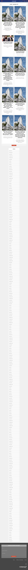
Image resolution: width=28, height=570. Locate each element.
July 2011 (10, 449)
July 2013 (10, 408)
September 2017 (11, 322)
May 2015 (10, 370)
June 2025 (10, 162)
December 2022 (11, 214)
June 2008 (10, 513)
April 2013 (10, 413)
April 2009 (10, 496)
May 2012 (10, 432)
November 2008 (11, 504)
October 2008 (10, 506)
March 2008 (10, 518)
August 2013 (10, 406)
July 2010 (10, 470)
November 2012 (11, 422)
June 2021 (10, 245)
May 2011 (10, 453)
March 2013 (10, 415)
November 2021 (11, 236)
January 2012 (10, 439)
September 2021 (11, 240)
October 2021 (10, 238)
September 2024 (11, 178)
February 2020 (10, 272)
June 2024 (10, 183)
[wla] (14, 1)
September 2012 (11, 425)
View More (14, 145)
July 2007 (10, 532)
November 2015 (11, 360)
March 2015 (10, 374)
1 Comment (22, 29)
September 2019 (11, 281)
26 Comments (10, 44)
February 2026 (10, 152)
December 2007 (11, 523)
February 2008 (10, 520)
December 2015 (11, 358)
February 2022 (10, 231)
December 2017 (11, 317)
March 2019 (10, 291)
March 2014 (10, 394)
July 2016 (10, 346)
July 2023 (10, 202)
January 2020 (10, 274)
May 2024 (10, 185)
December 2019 (11, 276)
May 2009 (10, 494)
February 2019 (10, 293)
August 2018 (10, 303)
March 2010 (10, 477)
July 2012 (10, 429)
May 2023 (10, 205)
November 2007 (11, 525)
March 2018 (10, 312)
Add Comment (10, 26)
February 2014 (10, 396)
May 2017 (10, 329)
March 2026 (10, 150)
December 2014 (11, 379)
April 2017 (10, 331)
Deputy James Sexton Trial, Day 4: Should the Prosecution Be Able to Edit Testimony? (20, 74)
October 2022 (10, 217)
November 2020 (11, 257)
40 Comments (22, 76)
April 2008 (10, 516)
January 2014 (10, 398)
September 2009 (11, 487)
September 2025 (11, 157)
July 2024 (10, 181)
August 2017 (10, 324)
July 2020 (10, 264)
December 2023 (11, 193)
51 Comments (22, 53)
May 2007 (10, 535)
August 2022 (10, 221)
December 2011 (11, 441)
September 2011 (11, 446)
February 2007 (10, 540)
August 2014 (10, 386)
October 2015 (10, 362)
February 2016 (10, 355)
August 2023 (10, 200)
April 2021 (10, 248)
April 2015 (10, 372)
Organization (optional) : (4, 550)
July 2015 (10, 367)
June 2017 (10, 327)
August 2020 (10, 262)
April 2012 (10, 434)
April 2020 (10, 269)
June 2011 (10, 451)
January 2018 (10, 315)
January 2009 (10, 501)
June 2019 (10, 286)
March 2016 (10, 353)
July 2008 (10, 511)
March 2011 (10, 456)
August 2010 (10, 468)
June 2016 (10, 348)
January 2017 (10, 336)
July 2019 (10, 284)
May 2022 (10, 226)
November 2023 (11, 195)
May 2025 (10, 164)
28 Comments (10, 135)
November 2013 (11, 401)
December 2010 (11, 461)
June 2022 (10, 224)
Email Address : (3, 553)
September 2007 (11, 528)
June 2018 (10, 307)
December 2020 (11, 255)
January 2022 (10, 233)
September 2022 (11, 219)
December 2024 (11, 173)
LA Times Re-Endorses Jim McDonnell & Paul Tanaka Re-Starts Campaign (20, 104)
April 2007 (10, 537)
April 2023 (10, 207)
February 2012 (10, 437)
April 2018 (10, 310)
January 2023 (10, 212)
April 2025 (10, 166)
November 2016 (11, 339)
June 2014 (10, 389)
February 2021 (10, 252)
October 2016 (10, 341)
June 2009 (10, 492)
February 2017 (10, 334)
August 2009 (10, 489)
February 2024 (10, 190)
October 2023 (10, 197)
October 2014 (10, 382)
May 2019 (10, 288)
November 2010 (11, 463)
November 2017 (11, 319)
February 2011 (10, 458)
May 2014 (10, 391)
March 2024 (10, 188)
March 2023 (10, 209)
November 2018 (11, 298)
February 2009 (10, 499)
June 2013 (10, 410)
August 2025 (10, 159)
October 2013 (10, 403)
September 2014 (11, 384)
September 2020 (11, 260)
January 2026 (10, 154)
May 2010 (10, 473)
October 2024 (10, 176)
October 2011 (10, 444)
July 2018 (10, 305)
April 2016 (10, 351)
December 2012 (11, 420)
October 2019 (10, 279)
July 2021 (10, 243)
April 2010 (10, 475)
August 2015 (10, 365)
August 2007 (10, 530)
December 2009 (11, 482)
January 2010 (10, 480)
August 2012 (10, 427)
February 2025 (10, 169)
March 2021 (10, 250)
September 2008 (11, 508)
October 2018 (10, 300)
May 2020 (10, 267)
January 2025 (10, 171)
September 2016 (11, 343)
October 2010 (10, 465)
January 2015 (10, 377)
